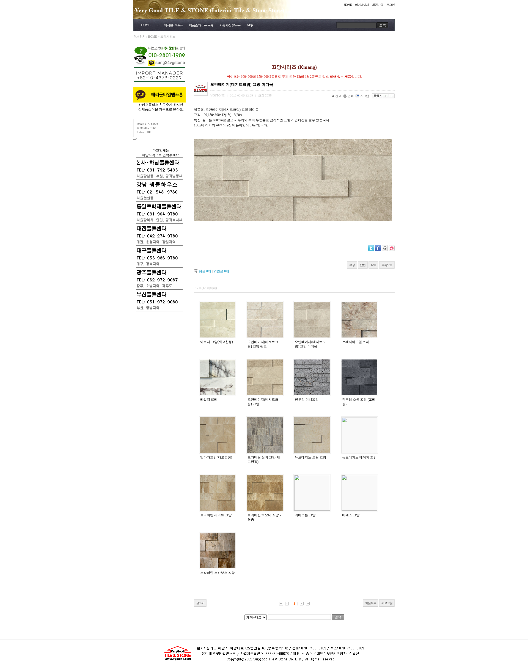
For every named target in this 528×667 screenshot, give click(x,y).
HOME (348, 4)
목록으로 (386, 265)
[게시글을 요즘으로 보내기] (392, 248)
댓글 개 (205, 271)
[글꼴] (377, 95)
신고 (338, 96)
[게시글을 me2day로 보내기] (385, 248)
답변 (362, 265)
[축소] (392, 95)
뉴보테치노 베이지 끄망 (359, 457)
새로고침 (386, 603)
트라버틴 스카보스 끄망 (217, 573)
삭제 (373, 265)
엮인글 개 (221, 271)
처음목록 (370, 603)
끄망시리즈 (167, 36)
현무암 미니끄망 (307, 400)
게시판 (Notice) (173, 25)
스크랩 (364, 96)
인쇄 (351, 96)
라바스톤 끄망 (305, 515)
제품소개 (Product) (201, 25)
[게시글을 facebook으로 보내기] (378, 248)
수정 (352, 265)
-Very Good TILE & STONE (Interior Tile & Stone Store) (208, 10)
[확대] (386, 95)
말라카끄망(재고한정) (216, 457)
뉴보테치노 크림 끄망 (310, 457)
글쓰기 (200, 603)
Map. (250, 25)
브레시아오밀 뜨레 (355, 342)
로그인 (390, 4)
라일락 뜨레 (209, 400)
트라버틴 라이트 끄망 (216, 515)
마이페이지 (362, 4)
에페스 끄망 (350, 515)
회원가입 (377, 4)
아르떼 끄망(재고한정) (216, 342)
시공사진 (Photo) (229, 25)
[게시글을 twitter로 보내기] (371, 248)
